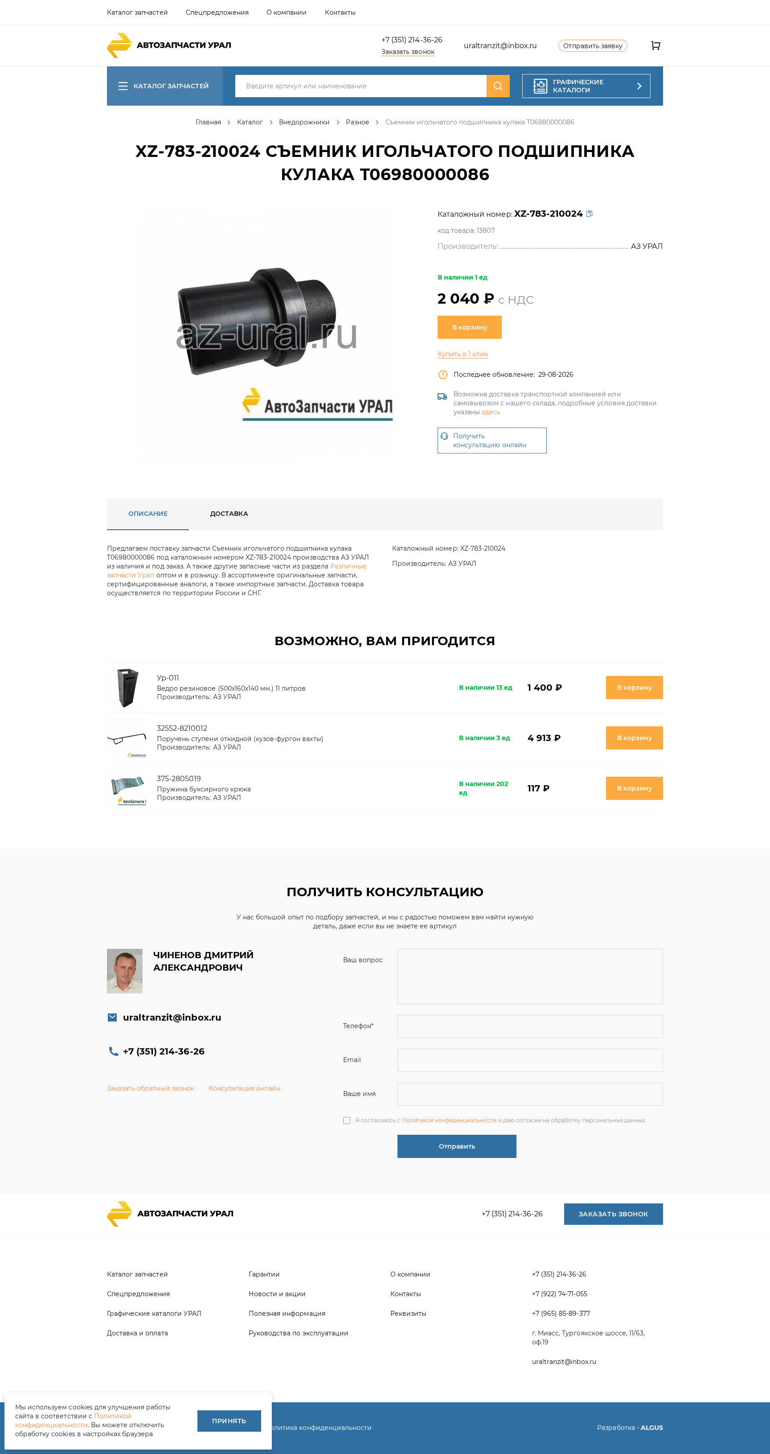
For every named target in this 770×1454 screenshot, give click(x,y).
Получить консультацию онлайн (489, 440)
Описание (148, 514)
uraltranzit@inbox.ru (500, 45)
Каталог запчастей (171, 86)
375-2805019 (179, 778)
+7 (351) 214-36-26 (411, 40)
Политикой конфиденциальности (449, 1120)
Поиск (498, 86)
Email (352, 1060)
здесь (491, 412)
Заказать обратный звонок (150, 1088)
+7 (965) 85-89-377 (561, 1314)
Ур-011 (168, 678)
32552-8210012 (182, 728)
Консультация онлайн (245, 1088)
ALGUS (652, 1428)
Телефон (358, 1026)
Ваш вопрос (363, 960)
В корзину (469, 327)
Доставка (229, 514)
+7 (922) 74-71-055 (559, 1294)
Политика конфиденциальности (318, 1428)
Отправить (457, 1146)
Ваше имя (359, 1094)
